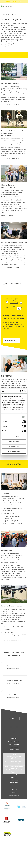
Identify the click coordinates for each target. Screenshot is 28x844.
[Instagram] (4, 727)
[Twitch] (17, 727)
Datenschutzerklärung (17, 771)
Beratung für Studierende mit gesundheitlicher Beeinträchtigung (12, 133)
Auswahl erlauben (14, 446)
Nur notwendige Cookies (14, 451)
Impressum (7, 790)
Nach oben (11, 718)
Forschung (14, 777)
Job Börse (5, 493)
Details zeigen (19, 436)
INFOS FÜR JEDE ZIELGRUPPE (12, 284)
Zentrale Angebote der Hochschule (14, 242)
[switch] (24, 421)
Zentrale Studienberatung (10, 83)
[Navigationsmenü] (25, 8)
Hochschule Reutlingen (14, 1)
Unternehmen (14, 780)
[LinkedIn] (11, 727)
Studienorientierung (14, 666)
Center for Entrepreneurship (11, 606)
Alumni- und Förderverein (14, 695)
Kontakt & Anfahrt (14, 795)
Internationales (14, 774)
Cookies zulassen (14, 441)
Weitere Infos (10, 340)
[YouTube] (23, 727)
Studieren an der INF (14, 680)
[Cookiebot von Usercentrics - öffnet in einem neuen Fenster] (20, 391)
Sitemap (14, 792)
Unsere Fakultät (14, 782)
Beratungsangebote (8, 55)
